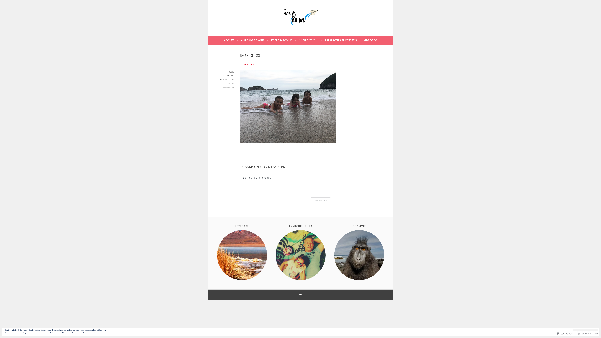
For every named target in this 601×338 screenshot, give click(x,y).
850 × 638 (225, 79)
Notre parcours (281, 40)
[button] (242, 255)
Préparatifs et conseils (341, 40)
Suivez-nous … (308, 40)
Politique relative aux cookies (85, 333)
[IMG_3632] (288, 141)
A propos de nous (252, 40)
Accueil (229, 40)
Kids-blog (370, 40)
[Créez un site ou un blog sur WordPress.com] (300, 295)
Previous (248, 64)
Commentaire (320, 200)
